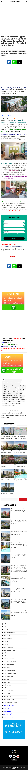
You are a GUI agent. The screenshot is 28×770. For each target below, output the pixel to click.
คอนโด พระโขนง (22, 386)
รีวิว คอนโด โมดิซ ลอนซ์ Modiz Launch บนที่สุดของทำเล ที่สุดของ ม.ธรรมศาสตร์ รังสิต (18, 590)
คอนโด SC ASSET (7, 685)
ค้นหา (23, 500)
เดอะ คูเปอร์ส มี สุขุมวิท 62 (14, 403)
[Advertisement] (14, 18)
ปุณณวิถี (23, 399)
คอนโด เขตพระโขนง (4, 53)
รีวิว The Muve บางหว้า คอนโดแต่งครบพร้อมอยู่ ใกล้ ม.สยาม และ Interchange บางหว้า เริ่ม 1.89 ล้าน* (18, 601)
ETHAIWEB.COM (14, 768)
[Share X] (19, 62)
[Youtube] (17, 756)
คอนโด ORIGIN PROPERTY (9, 664)
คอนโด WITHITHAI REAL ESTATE (10, 702)
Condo (4, 382)
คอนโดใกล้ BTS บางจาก (7, 395)
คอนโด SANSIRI (7, 682)
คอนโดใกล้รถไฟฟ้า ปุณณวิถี (8, 399)
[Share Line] (14, 62)
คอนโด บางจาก (14, 386)
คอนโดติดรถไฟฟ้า (6, 392)
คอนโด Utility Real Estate (9, 699)
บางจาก (17, 399)
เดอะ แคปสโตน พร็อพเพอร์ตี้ (8, 405)
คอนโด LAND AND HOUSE (9, 650)
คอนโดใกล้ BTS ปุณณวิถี (19, 395)
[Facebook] (10, 756)
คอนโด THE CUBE (7, 696)
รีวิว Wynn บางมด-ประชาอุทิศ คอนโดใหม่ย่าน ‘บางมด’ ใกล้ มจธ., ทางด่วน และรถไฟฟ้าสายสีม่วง (19, 533)
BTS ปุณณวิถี (19, 380)
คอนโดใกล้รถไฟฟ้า (6, 397)
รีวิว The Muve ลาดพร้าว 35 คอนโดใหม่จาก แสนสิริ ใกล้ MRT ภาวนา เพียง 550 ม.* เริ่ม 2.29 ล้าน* (19, 510)
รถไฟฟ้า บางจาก (11, 401)
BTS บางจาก (11, 380)
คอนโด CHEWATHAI (8, 638)
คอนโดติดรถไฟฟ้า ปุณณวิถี (8, 393)
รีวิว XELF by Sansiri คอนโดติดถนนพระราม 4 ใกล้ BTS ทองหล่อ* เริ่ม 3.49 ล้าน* (18, 556)
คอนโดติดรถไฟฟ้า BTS (13, 53)
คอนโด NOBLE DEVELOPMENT (10, 662)
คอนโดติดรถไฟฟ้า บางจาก (17, 392)
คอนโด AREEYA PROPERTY (9, 632)
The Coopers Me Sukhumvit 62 (13, 382)
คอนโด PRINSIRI (7, 667)
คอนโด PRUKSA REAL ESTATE (10, 673)
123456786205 (10, 344)
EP (6, 51)
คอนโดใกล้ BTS (19, 393)
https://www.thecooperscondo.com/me (14, 246)
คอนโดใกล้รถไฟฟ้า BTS (22, 53)
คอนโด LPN (6, 653)
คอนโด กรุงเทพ (14, 51)
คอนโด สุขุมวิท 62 (14, 388)
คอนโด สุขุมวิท (6, 388)
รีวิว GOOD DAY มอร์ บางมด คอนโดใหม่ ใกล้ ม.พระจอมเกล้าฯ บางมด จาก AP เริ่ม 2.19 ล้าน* (19, 521)
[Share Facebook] (9, 62)
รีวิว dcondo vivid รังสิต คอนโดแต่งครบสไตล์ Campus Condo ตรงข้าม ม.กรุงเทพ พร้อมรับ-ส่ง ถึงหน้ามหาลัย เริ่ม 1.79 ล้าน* (19, 545)
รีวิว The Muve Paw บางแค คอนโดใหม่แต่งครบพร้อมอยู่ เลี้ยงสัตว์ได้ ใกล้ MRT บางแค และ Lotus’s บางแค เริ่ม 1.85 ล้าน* (19, 613)
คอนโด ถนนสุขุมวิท (22, 51)
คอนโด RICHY (6, 679)
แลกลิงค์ (14, 759)
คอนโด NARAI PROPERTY (9, 659)
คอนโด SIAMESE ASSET (8, 691)
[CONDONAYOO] (14, 1)
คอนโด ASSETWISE (7, 624)
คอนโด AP (6, 630)
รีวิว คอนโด (3, 55)
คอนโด (10, 51)
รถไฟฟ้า (4, 401)
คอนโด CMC (6, 641)
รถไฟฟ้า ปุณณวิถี (20, 401)
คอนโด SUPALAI (7, 694)
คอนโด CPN (6, 644)
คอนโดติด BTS (22, 388)
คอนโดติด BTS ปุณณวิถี (19, 390)
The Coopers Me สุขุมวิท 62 (9, 384)
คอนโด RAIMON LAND (8, 676)
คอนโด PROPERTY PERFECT (9, 670)
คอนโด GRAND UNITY (8, 647)
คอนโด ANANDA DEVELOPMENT (10, 627)
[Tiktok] (14, 756)
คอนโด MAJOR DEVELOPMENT (10, 656)
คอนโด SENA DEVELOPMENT (9, 688)
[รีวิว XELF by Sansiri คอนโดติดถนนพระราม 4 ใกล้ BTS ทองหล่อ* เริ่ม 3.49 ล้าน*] (5, 558)
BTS (6, 380)
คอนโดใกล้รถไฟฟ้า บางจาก (17, 397)
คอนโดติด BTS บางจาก (7, 390)
